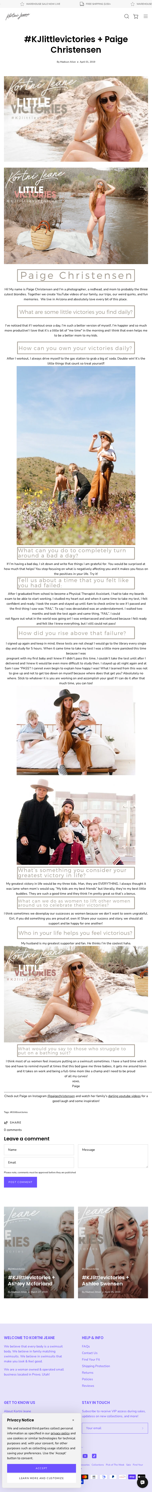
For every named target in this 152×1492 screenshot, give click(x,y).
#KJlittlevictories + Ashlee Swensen (105, 1280)
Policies (87, 1379)
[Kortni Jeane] (18, 16)
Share (15, 1122)
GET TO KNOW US (19, 1402)
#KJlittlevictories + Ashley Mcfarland (31, 1280)
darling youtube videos (124, 1096)
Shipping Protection (96, 1366)
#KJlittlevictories (19, 1112)
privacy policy (60, 1433)
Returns (87, 1373)
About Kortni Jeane (17, 1411)
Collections (98, 1464)
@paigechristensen (61, 1096)
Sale (128, 1464)
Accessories (83, 1464)
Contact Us (90, 1353)
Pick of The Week (115, 1464)
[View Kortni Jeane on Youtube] (85, 1456)
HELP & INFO (93, 1338)
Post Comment (20, 1182)
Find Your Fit (91, 1359)
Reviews (88, 1386)
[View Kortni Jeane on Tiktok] (94, 1456)
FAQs (86, 1346)
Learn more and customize (41, 1478)
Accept (42, 1468)
